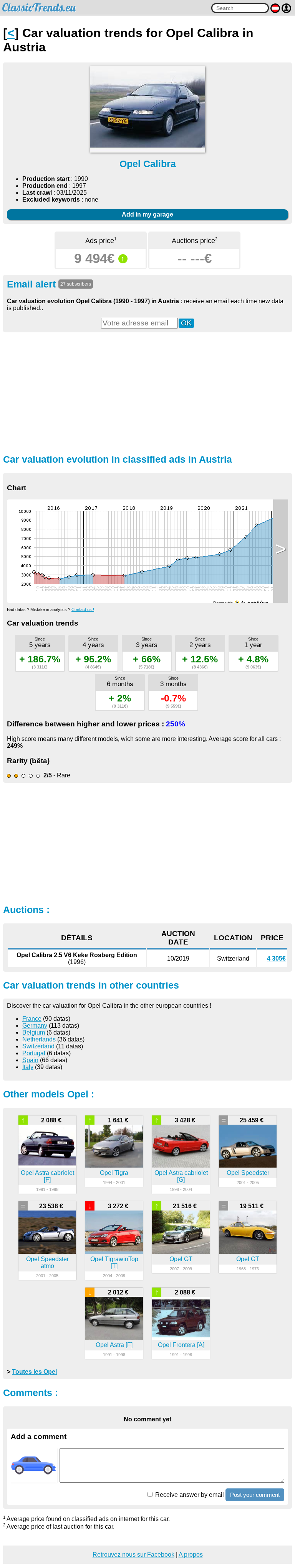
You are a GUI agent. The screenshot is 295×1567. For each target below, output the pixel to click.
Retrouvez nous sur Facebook (133, 1554)
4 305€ (276, 958)
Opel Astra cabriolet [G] (181, 1176)
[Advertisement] (147, 392)
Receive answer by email (189, 1494)
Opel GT (180, 1259)
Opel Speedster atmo (47, 1262)
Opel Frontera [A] (181, 1345)
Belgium (33, 1032)
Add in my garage (147, 214)
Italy (27, 1067)
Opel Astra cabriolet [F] (47, 1176)
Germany (34, 1025)
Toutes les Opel (34, 1371)
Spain (30, 1060)
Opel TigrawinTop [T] (114, 1262)
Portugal (33, 1053)
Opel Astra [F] (114, 1345)
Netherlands (39, 1039)
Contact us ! (82, 609)
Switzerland (38, 1046)
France (31, 1018)
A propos (191, 1554)
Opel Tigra (114, 1173)
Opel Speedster (248, 1173)
